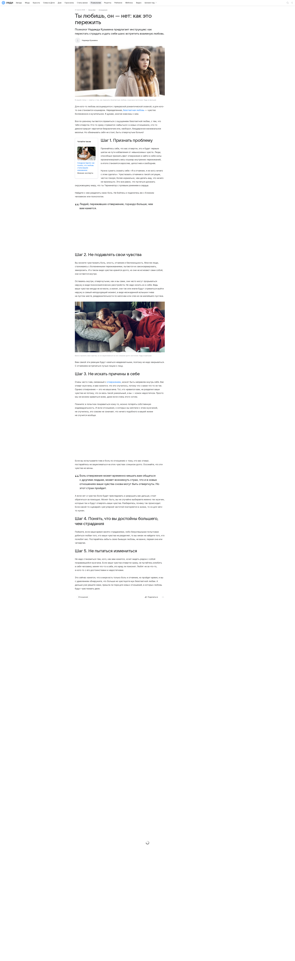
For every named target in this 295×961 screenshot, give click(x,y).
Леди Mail (91, 10)
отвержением (114, 382)
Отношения (103, 10)
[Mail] (3, 3)
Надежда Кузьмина (90, 40)
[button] (120, 71)
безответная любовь (133, 110)
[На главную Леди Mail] (9, 3)
